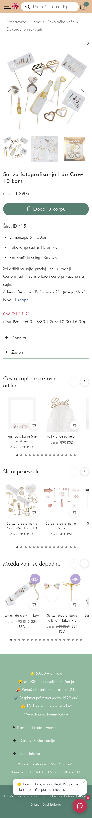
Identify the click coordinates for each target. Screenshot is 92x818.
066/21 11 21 (16, 313)
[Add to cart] (34, 425)
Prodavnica (16, 21)
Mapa (23, 299)
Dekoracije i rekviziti (24, 29)
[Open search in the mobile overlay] (49, 6)
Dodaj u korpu (49, 209)
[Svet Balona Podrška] (80, 806)
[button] (9, 91)
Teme (36, 21)
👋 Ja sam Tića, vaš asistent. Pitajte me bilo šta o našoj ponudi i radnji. (47, 787)
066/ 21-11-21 (61, 764)
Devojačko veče (61, 21)
